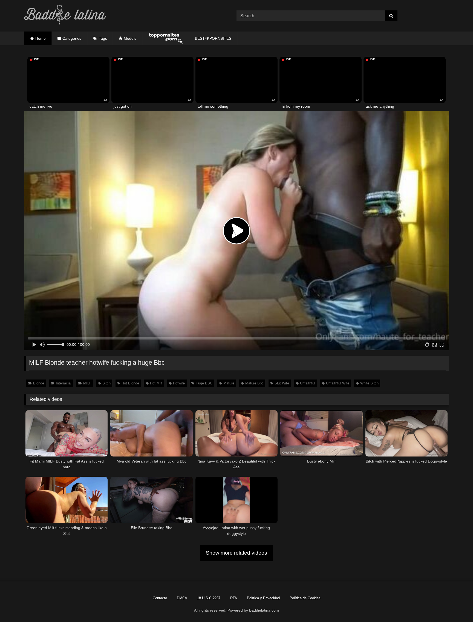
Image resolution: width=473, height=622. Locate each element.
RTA (233, 598)
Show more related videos (236, 553)
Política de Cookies (305, 598)
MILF (87, 383)
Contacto (160, 598)
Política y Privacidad (263, 598)
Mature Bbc (254, 383)
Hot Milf (156, 383)
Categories (71, 38)
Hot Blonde (130, 383)
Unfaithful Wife (337, 383)
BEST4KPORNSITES (213, 38)
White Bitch (369, 383)
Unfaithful (307, 383)
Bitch (106, 383)
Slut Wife (282, 383)
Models (130, 38)
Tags (103, 38)
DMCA (182, 598)
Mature (228, 383)
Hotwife (179, 383)
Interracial (63, 383)
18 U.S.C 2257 (208, 598)
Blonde (38, 383)
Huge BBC (204, 383)
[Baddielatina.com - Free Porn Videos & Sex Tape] (65, 15)
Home (40, 38)
